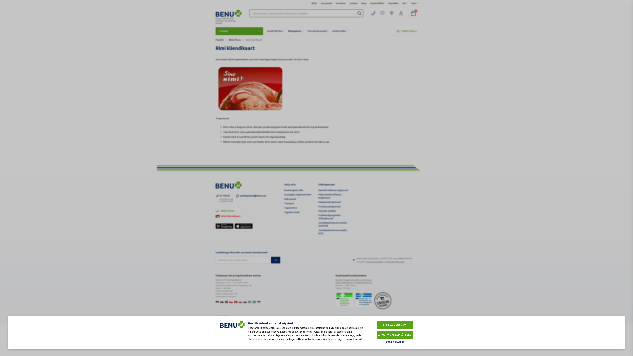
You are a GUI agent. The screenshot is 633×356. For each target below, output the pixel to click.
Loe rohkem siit (353, 339)
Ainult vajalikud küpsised (394, 334)
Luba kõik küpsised (395, 325)
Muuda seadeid (395, 342)
